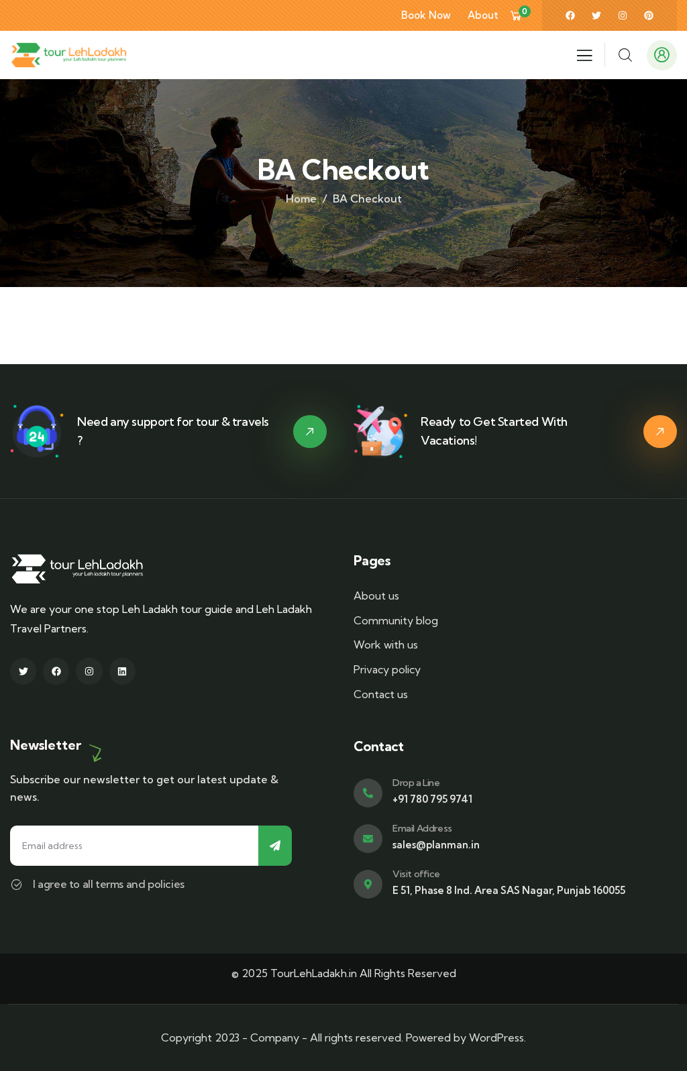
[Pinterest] (648, 15)
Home (301, 198)
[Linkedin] (122, 671)
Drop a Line (416, 783)
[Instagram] (622, 15)
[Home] (68, 55)
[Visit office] (368, 884)
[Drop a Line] (368, 793)
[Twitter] (596, 15)
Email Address (422, 828)
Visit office (415, 874)
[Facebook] (570, 15)
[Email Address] (368, 838)
